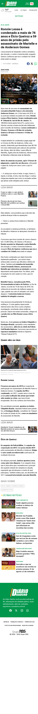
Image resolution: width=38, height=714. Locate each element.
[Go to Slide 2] (13, 101)
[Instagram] (22, 610)
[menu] (2, 4)
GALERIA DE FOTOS (7, 489)
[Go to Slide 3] (22, 101)
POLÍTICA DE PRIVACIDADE (13, 625)
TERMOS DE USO (30, 622)
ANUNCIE (6, 622)
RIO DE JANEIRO (6, 486)
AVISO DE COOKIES (27, 625)
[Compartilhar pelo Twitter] (32, 63)
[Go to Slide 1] (5, 101)
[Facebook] (10, 610)
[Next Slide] (34, 86)
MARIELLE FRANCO (18, 486)
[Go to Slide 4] (30, 101)
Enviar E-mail (4, 71)
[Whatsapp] (27, 610)
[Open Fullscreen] (35, 96)
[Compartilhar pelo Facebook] (28, 63)
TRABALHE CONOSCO (16, 622)
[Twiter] (16, 610)
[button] (19, 86)
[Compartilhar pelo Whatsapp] (35, 63)
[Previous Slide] (4, 86)
